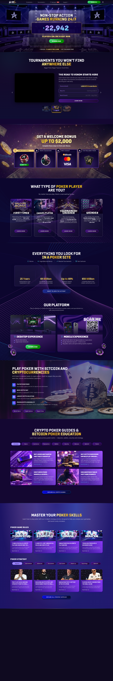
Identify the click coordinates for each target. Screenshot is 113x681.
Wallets (56, 444)
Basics (26, 444)
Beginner (17, 563)
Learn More (86, 101)
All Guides (15, 444)
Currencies (36, 444)
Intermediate (28, 563)
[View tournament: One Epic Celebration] (46, 108)
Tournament (51, 563)
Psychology (84, 563)
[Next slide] (108, 28)
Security (67, 444)
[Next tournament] (100, 92)
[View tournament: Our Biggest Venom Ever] (66, 108)
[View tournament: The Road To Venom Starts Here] (56, 108)
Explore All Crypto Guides (57, 492)
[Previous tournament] (12, 92)
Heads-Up (73, 563)
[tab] (42, 49)
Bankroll (87, 444)
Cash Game (62, 563)
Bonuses (77, 444)
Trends (97, 444)
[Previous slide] (4, 28)
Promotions (29, 2)
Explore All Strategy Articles (56, 597)
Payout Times (40, 411)
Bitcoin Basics (17, 411)
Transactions (46, 444)
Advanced (39, 563)
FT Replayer (54, 2)
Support (65, 2)
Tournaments (41, 2)
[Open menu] (102, 2)
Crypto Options (29, 411)
